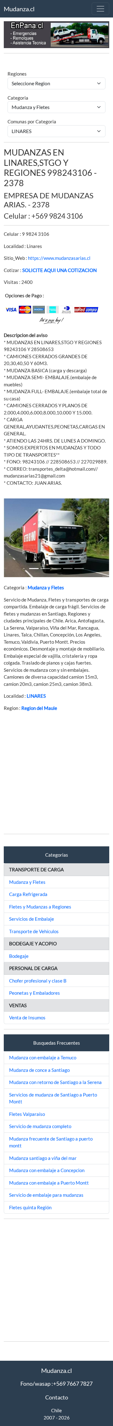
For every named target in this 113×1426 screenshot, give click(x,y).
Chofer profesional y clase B (38, 980)
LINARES (36, 696)
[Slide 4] (79, 568)
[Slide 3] (68, 568)
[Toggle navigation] (100, 8)
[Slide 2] (56, 568)
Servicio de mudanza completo (40, 1126)
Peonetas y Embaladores (34, 993)
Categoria (18, 98)
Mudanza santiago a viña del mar (43, 1158)
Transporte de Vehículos (34, 931)
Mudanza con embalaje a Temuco (42, 1057)
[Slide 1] (34, 568)
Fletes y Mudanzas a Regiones (40, 906)
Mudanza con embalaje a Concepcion (46, 1170)
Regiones (17, 74)
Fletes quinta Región (30, 1207)
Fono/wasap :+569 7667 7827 (56, 1383)
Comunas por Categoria (32, 121)
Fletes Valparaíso (27, 1114)
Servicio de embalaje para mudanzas (46, 1195)
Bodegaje (19, 956)
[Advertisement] (56, 772)
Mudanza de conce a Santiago (39, 1070)
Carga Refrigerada (28, 894)
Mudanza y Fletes (46, 587)
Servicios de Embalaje (31, 919)
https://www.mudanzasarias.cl (59, 258)
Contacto (56, 1397)
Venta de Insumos (27, 1017)
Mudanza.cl (19, 8)
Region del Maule (39, 708)
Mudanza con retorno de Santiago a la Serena (55, 1082)
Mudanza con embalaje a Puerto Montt (49, 1183)
